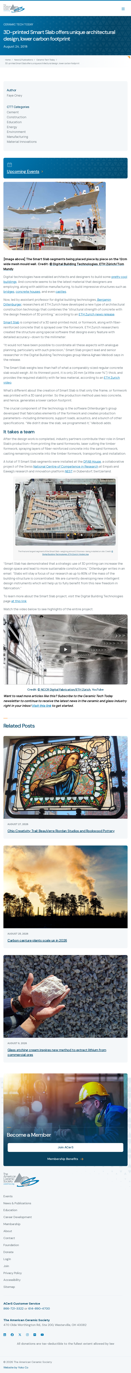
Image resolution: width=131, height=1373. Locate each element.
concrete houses (28, 292)
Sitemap (9, 1287)
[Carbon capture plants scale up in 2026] (65, 886)
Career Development (17, 1217)
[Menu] (125, 8)
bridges (8, 292)
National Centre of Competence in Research (65, 466)
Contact (9, 1238)
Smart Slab (11, 322)
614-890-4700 (39, 1308)
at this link (18, 601)
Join (6, 1266)
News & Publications (23, 59)
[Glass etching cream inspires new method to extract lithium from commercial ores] (65, 996)
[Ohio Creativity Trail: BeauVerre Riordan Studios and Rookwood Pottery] (65, 777)
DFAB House (92, 461)
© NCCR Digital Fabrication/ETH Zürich (64, 690)
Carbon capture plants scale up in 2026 (37, 940)
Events (8, 1196)
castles (61, 292)
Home (8, 59)
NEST (68, 471)
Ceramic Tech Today (46, 59)
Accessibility (11, 1280)
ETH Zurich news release (96, 314)
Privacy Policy (12, 1273)
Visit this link (41, 706)
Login (7, 1259)
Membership (11, 1224)
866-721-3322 (13, 1308)
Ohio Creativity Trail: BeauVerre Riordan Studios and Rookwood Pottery (61, 831)
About (7, 1231)
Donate (8, 1252)
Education (10, 1210)
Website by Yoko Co (15, 1367)
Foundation (11, 1245)
